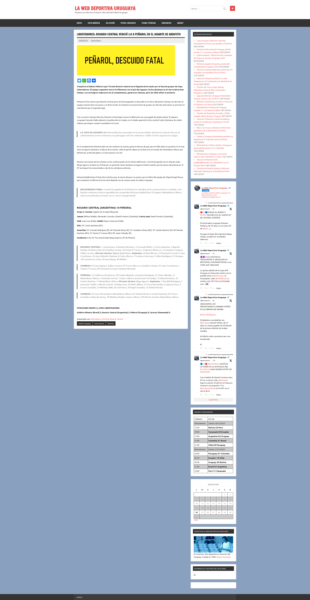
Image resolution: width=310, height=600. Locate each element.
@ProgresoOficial (207, 388)
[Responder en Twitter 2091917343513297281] (202, 348)
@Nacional (223, 380)
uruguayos (166, 23)
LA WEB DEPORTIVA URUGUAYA (105, 8)
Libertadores (95, 319)
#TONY (203, 215)
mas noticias (99, 323)
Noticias (111, 323)
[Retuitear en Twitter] (206, 203)
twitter (79, 597)
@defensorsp (218, 275)
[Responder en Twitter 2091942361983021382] (202, 288)
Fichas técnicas (149, 23)
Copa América (94, 23)
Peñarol (105, 319)
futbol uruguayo (128, 23)
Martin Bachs (96, 40)
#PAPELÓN (205, 372)
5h (213, 209)
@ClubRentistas (222, 278)
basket (180, 23)
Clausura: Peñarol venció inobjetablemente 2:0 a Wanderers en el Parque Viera (211, 162)
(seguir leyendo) (224, 557)
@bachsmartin (205, 209)
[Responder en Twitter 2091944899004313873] (202, 243)
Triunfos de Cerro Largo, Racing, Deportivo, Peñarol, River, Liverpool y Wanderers (210, 90)
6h (213, 300)
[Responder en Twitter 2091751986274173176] (202, 394)
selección (110, 23)
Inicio (79, 23)
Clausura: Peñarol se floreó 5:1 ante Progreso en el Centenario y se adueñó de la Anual (213, 81)
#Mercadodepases (208, 314)
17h (214, 360)
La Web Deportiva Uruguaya (213, 205)
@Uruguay (204, 322)
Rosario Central (116, 319)
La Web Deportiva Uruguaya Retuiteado (221, 203)
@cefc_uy (207, 228)
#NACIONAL (213, 364)
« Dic (196, 520)
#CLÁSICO (204, 369)
